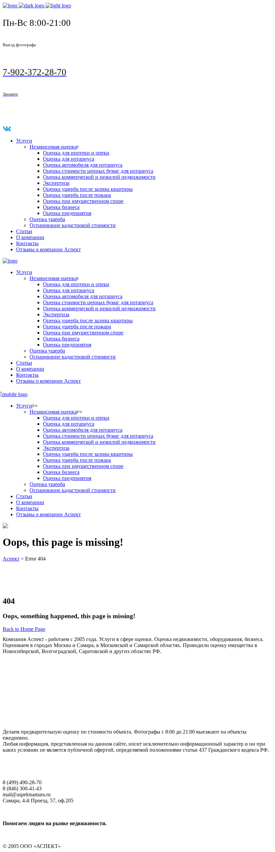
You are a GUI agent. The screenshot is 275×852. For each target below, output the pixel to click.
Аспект (11, 559)
